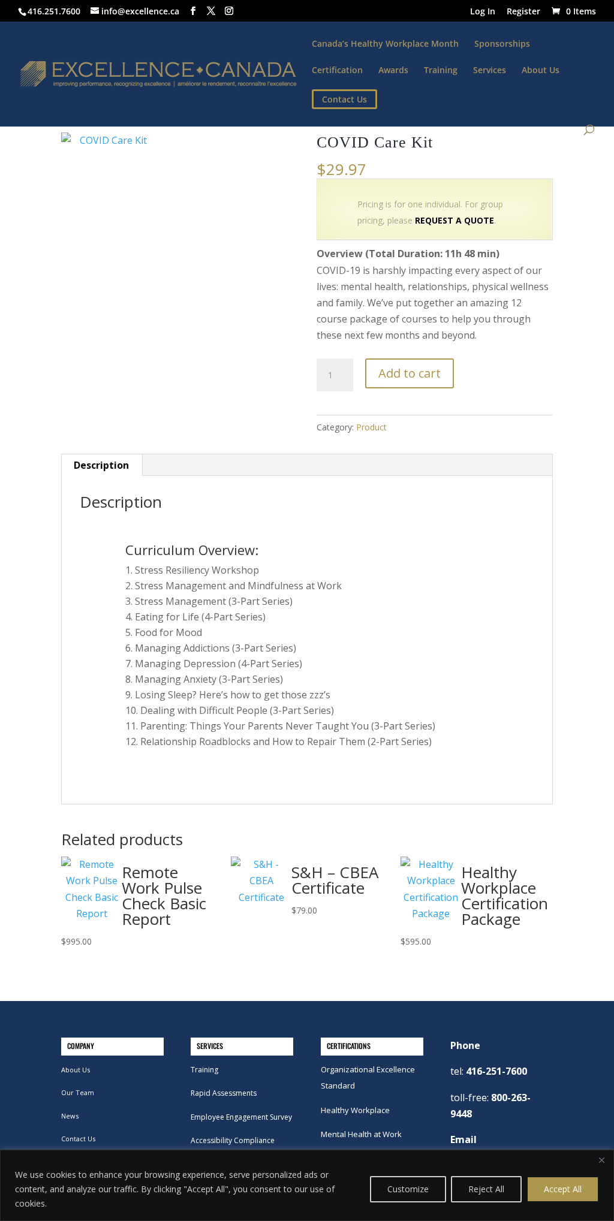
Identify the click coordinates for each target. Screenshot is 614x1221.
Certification (337, 71)
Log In (482, 12)
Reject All (486, 1189)
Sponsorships (502, 44)
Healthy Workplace (355, 1110)
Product (371, 427)
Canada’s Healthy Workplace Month (385, 44)
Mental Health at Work (361, 1134)
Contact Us (78, 1138)
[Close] (601, 1160)
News (70, 1115)
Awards (393, 71)
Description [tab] (101, 465)
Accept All (563, 1189)
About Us (540, 71)
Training (441, 71)
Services (489, 71)
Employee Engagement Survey (241, 1117)
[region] (307, 1185)
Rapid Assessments (224, 1093)
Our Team (77, 1092)
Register (523, 12)
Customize (408, 1189)
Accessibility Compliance (233, 1140)
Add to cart (409, 373)
